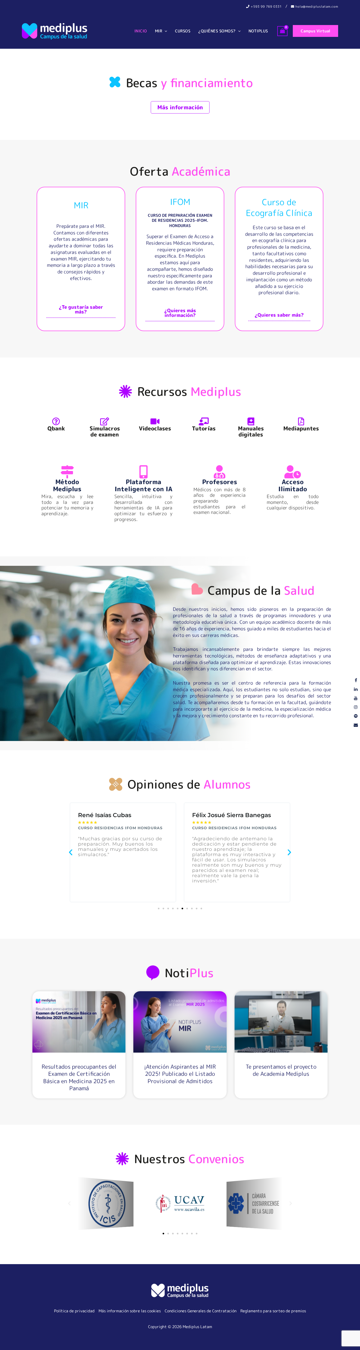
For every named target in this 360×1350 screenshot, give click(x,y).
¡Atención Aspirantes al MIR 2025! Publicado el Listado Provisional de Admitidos (180, 1074)
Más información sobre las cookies (130, 1311)
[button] (164, 31)
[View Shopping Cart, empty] (282, 31)
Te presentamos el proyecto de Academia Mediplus (281, 1070)
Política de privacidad (74, 1311)
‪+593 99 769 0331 (266, 6)
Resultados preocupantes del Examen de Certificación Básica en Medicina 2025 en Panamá (79, 1077)
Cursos (182, 31)
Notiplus (258, 31)
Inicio (140, 31)
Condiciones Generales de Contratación (200, 1311)
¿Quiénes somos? (217, 31)
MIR (158, 31)
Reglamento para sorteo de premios (273, 1311)
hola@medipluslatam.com (316, 6)
